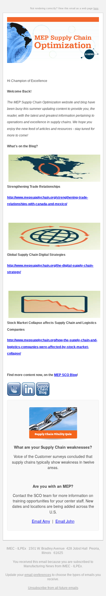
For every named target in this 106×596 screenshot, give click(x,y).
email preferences (37, 575)
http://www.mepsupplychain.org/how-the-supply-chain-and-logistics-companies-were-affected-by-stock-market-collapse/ (52, 346)
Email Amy (41, 521)
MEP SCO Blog (65, 375)
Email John (64, 521)
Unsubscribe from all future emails (53, 588)
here (95, 8)
